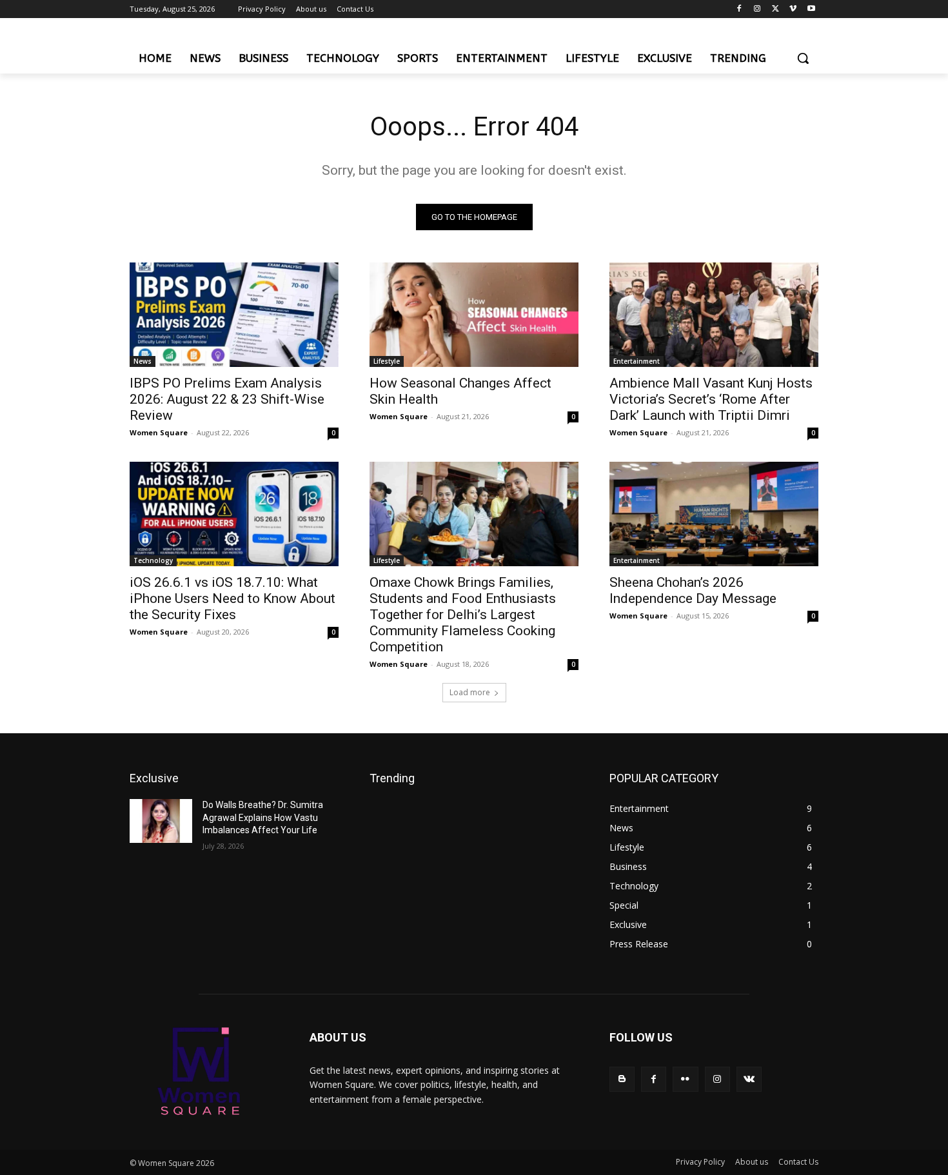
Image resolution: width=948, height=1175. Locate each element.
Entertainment (636, 361)
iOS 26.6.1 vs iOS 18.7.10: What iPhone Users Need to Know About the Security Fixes (232, 598)
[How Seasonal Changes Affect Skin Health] (474, 314)
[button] (802, 58)
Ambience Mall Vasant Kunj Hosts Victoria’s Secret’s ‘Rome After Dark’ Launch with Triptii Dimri (711, 399)
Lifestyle (386, 361)
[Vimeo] (792, 9)
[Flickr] (685, 1079)
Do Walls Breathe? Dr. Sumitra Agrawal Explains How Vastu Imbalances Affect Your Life (262, 817)
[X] (775, 9)
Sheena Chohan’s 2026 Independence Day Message (692, 590)
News (142, 361)
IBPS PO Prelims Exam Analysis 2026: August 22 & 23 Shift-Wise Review (227, 399)
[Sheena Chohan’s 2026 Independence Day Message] (713, 514)
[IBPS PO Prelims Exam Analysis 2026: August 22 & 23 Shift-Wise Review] (234, 314)
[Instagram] (757, 9)
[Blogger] (622, 1079)
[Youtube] (811, 9)
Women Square (159, 432)
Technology (153, 560)
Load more (469, 692)
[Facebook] (739, 9)
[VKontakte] (749, 1079)
